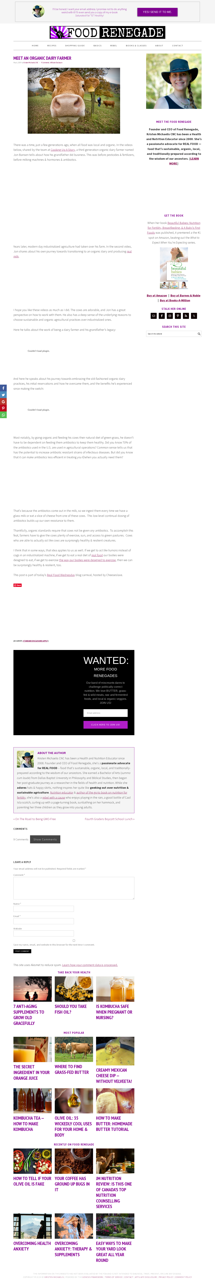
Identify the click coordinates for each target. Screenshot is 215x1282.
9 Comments (45, 62)
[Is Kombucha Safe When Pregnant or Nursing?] (115, 989)
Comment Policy (183, 1277)
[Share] (3, 394)
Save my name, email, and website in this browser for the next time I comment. (54, 944)
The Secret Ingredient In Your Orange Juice (31, 1072)
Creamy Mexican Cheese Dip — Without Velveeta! (114, 1075)
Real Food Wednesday (61, 575)
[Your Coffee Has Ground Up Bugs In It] (74, 1161)
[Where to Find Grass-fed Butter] (74, 1049)
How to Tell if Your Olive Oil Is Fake (32, 1181)
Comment (19, 874)
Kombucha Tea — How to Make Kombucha (28, 1123)
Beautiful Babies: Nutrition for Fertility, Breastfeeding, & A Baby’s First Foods (173, 228)
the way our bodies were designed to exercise (87, 560)
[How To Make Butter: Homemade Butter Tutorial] (115, 1101)
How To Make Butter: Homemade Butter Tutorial (114, 1123)
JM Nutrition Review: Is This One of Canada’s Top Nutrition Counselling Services (114, 1192)
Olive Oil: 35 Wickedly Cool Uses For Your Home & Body (73, 1126)
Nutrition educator (61, 792)
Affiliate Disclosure (56, 62)
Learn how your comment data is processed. (90, 965)
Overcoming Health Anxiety (32, 1246)
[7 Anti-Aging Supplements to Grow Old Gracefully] (32, 989)
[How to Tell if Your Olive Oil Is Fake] (32, 1161)
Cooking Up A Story (63, 150)
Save (19, 585)
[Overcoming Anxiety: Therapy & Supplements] (74, 1226)
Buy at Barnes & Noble (185, 295)
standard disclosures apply (35, 641)
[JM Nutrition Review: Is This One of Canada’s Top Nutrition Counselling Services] (115, 1161)
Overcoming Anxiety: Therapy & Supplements (73, 1249)
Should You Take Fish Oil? (71, 1009)
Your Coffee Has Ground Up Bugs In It (72, 1184)
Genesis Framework (92, 1277)
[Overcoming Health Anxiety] (32, 1226)
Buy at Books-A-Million (175, 300)
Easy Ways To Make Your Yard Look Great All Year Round (114, 1251)
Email (17, 916)
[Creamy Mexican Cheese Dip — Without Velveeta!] (115, 1051)
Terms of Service (114, 1277)
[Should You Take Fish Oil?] (74, 989)
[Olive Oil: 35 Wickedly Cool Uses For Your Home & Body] (74, 1101)
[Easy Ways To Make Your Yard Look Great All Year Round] (115, 1226)
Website (17, 928)
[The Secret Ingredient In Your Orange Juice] (32, 1049)
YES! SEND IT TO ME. (157, 12)
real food (97, 555)
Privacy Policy (166, 1277)
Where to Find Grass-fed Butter (72, 1069)
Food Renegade (107, 30)
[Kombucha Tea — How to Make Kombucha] (32, 1101)
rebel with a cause (53, 797)
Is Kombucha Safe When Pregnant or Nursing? (114, 1012)
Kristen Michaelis (54, 1277)
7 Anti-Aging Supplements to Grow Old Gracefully (28, 1014)
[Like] (3, 388)
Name (17, 903)
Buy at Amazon (157, 295)
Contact (128, 1277)
